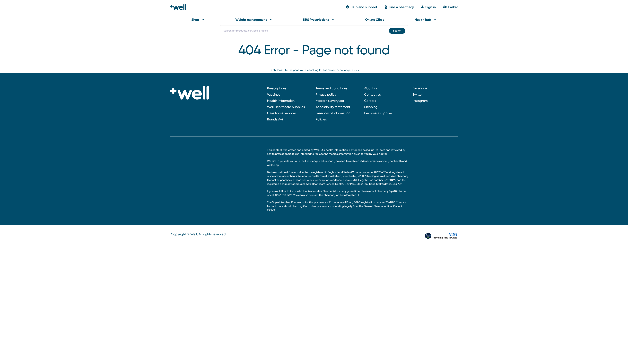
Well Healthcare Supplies (286, 107)
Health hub (423, 19)
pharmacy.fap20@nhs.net (391, 191)
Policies (321, 119)
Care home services (282, 113)
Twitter (418, 94)
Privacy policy (326, 94)
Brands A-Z (275, 119)
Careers (370, 101)
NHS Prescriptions (316, 19)
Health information (281, 101)
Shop (195, 19)
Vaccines (273, 94)
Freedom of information (333, 113)
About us (371, 88)
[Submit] (397, 31)
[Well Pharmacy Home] (179, 7)
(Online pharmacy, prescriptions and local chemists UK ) (326, 180)
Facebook (420, 88)
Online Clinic (374, 19)
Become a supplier (378, 113)
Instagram (420, 101)
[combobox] (314, 30)
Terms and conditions (331, 88)
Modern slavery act (330, 101)
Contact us (372, 94)
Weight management (251, 19)
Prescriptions (276, 88)
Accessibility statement (333, 107)
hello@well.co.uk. (350, 195)
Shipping (370, 107)
